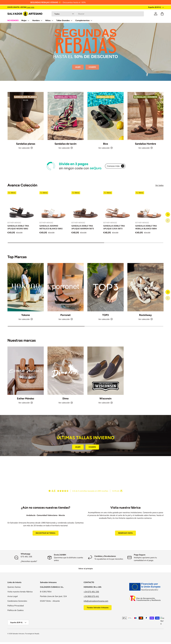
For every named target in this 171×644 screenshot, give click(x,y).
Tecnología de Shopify (32, 633)
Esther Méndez (25, 398)
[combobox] (98, 13)
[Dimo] (65, 371)
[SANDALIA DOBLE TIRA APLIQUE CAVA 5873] (117, 205)
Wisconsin (105, 398)
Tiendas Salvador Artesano (97, 608)
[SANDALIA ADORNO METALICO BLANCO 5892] (53, 205)
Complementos (82, 20)
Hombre (36, 20)
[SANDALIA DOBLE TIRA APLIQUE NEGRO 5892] (21, 205)
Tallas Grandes (63, 20)
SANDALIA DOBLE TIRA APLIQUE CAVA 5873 (114, 227)
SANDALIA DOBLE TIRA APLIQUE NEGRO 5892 (18, 227)
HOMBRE (92, 67)
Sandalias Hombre (145, 143)
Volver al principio (85, 569)
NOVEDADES (13, 20)
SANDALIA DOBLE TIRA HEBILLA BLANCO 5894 (146, 227)
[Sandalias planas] (26, 116)
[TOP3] (105, 287)
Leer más (37, 7)
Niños (48, 20)
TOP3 (105, 314)
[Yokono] (25, 287)
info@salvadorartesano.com (96, 601)
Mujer (24, 20)
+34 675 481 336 (91, 591)
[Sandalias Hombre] (145, 116)
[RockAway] (145, 287)
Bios (105, 143)
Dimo (65, 398)
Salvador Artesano (18, 633)
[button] (162, 13)
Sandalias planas (25, 143)
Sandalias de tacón (65, 143)
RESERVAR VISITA (125, 533)
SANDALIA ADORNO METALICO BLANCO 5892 (51, 227)
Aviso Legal (12, 596)
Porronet (65, 314)
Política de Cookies (15, 610)
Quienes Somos (14, 587)
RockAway (145, 314)
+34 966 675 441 (91, 596)
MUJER (77, 67)
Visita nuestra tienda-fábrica (20, 591)
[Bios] (105, 116)
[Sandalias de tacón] (66, 116)
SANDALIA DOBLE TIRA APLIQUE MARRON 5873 (82, 227)
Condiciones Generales (17, 601)
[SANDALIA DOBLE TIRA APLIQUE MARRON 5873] (85, 205)
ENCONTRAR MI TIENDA (45, 533)
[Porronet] (65, 287)
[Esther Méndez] (25, 371)
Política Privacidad (15, 605)
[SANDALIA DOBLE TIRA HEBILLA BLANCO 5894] (149, 205)
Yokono (25, 314)
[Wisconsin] (105, 371)
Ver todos (159, 185)
